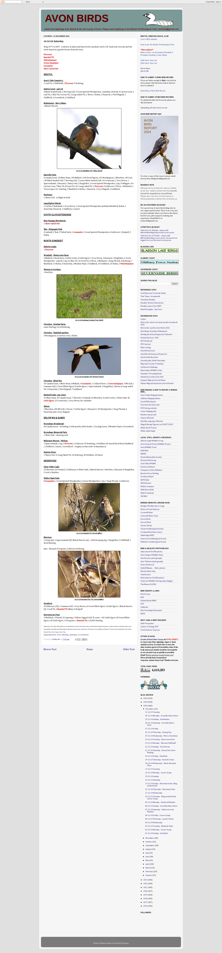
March (148, 868)
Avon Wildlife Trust (148, 447)
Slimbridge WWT (147, 535)
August (149, 849)
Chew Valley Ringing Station (152, 395)
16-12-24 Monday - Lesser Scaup (158, 773)
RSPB (143, 614)
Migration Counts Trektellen (152, 364)
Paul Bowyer (146, 575)
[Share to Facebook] (83, 639)
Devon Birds (146, 519)
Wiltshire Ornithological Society (153, 542)
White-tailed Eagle (148, 431)
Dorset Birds (146, 522)
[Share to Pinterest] (86, 639)
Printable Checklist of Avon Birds (154, 55)
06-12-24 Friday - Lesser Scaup (157, 815)
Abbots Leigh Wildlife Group (152, 441)
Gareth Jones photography (151, 558)
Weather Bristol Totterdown (152, 303)
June (148, 857)
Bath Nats (144, 451)
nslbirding (65, 635)
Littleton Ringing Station (150, 398)
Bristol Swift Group (148, 460)
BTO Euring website (149, 408)
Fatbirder (144, 607)
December (150, 709)
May (147, 860)
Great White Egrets (148, 402)
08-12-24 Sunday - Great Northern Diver (161, 806)
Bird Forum (145, 594)
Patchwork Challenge (149, 367)
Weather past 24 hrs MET (151, 306)
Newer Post (50, 649)
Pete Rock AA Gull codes (150, 405)
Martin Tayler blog (148, 571)
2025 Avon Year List (149, 63)
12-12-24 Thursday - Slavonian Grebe (160, 789)
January (149, 875)
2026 (145, 698)
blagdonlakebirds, (50, 635)
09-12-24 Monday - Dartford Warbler (160, 802)
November (150, 838)
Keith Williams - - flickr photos (153, 568)
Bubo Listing (146, 347)
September (150, 845)
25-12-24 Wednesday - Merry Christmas (161, 736)
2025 (145, 702)
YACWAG (144, 496)
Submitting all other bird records (154, 108)
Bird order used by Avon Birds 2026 (155, 328)
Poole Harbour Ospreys (150, 630)
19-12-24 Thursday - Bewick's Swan (159, 760)
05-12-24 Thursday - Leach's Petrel (159, 819)
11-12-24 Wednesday (153, 793)
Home (90, 649)
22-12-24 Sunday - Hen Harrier (157, 747)
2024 (145, 706)
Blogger (125, 943)
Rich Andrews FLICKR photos (152, 578)
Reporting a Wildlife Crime (151, 370)
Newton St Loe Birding (150, 473)
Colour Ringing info (148, 411)
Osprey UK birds (147, 418)
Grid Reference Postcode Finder (153, 293)
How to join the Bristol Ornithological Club (157, 44)
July (147, 853)
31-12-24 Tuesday (152, 712)
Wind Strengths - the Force (151, 309)
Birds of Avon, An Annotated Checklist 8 (157, 52)
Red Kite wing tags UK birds (152, 421)
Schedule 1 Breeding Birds (151, 374)
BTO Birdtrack (146, 341)
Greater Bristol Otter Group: (152, 639)
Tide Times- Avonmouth (150, 296)
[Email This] (76, 639)
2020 (145, 891)
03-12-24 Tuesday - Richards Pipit (159, 826)
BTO (142, 604)
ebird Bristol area (148, 351)
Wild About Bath (147, 490)
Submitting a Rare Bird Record (153, 90)
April (148, 864)
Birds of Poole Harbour (150, 509)
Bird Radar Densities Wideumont (154, 331)
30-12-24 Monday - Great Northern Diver (161, 716)
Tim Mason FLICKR (148, 584)
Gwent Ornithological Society (152, 529)
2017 (145, 902)
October (149, 842)
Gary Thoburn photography (152, 561)
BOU (142, 597)
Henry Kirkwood (147, 565)
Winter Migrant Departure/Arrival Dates (157, 383)
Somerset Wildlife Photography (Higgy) (157, 581)
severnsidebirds (83, 635)
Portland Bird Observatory (151, 532)
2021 (145, 887)
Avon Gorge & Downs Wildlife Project (156, 444)
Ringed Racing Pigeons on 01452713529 (157, 424)
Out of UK (145, 71)
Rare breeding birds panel (151, 610)
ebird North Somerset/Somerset (154, 354)
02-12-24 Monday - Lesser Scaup (158, 830)
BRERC (143, 454)
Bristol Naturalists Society (151, 457)
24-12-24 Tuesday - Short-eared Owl (159, 739)
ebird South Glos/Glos (149, 357)
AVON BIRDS (77, 18)
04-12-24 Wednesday (153, 823)
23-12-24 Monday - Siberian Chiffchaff (160, 743)
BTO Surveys (146, 344)
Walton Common (147, 486)
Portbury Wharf (147, 477)
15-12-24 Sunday (152, 776)
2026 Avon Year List (149, 60)
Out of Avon (145, 68)
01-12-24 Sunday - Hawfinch (156, 833)
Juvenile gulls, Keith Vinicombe (153, 361)
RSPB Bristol (146, 483)
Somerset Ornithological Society (153, 539)
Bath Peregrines (147, 623)
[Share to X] (81, 639)
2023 (145, 880)
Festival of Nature (148, 467)
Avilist (143, 319)
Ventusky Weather (148, 300)
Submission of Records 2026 (152, 377)
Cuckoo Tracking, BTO (149, 627)
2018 (145, 899)
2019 (145, 895)
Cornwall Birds (147, 512)
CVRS (59, 635)
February (150, 871)
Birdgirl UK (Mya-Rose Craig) (152, 506)
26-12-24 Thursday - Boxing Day (158, 732)
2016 (145, 906)
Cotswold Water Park (149, 516)
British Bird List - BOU (150, 338)
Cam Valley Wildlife (148, 464)
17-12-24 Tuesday (152, 769)
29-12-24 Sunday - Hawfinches (157, 719)
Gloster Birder (146, 526)
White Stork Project (148, 428)
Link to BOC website (149, 39)
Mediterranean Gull (148, 415)
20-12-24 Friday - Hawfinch (156, 756)
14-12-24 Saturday (152, 780)
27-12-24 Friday (151, 729)
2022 (145, 884)
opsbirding (73, 635)
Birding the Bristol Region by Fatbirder (156, 334)
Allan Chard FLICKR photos (152, 552)
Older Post (129, 649)
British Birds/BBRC (148, 601)
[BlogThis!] (78, 639)
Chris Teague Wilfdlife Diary (152, 555)
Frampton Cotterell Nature (151, 470)
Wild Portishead (147, 493)
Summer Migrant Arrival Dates (153, 380)
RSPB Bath (145, 480)
